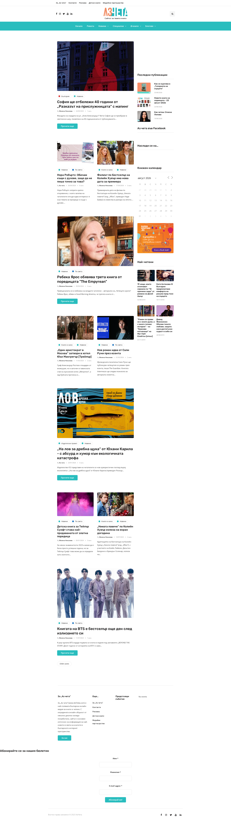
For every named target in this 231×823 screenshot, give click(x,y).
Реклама (82, 3)
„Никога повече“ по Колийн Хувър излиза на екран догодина (115, 530)
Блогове (149, 26)
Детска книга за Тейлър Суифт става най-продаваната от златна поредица (73, 531)
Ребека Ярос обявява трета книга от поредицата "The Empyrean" (89, 279)
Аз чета (62, 185)
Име (115, 758)
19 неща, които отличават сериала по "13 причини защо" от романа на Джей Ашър (145, 290)
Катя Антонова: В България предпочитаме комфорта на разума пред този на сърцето (164, 290)
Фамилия (115, 772)
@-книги (135, 26)
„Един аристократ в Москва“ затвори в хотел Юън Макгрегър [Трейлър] (74, 353)
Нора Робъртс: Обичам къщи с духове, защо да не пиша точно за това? (74, 178)
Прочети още (67, 126)
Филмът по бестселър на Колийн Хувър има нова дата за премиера (113, 178)
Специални (118, 26)
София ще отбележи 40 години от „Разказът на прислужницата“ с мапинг (92, 104)
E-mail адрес (115, 786)
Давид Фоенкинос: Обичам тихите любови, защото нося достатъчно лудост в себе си (164, 325)
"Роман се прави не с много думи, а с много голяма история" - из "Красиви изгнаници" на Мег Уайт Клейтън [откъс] (146, 327)
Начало (79, 26)
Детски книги (94, 3)
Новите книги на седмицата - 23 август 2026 (162, 100)
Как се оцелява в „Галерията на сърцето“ (162, 86)
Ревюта (90, 26)
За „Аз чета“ (61, 3)
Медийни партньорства (113, 3)
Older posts (64, 664)
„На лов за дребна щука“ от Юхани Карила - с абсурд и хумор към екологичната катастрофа (95, 453)
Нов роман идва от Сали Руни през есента (113, 351)
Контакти (73, 3)
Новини (102, 26)
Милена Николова (65, 111)
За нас (64, 738)
